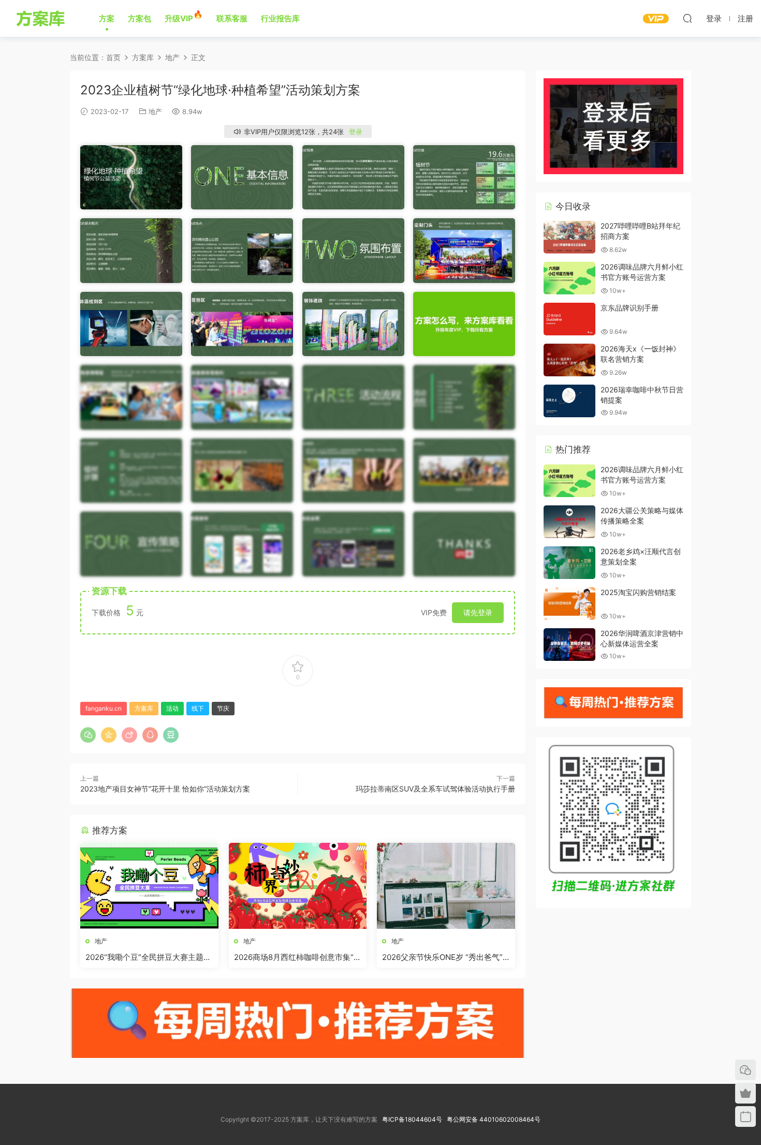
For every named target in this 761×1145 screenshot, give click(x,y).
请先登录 (477, 612)
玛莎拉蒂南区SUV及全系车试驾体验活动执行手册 (435, 788)
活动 (172, 708)
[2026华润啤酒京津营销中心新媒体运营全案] (569, 644)
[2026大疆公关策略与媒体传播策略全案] (569, 521)
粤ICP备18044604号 (413, 1119)
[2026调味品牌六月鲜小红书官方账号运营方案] (569, 278)
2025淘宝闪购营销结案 (638, 592)
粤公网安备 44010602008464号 (493, 1119)
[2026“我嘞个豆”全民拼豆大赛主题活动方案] (149, 886)
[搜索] (687, 18)
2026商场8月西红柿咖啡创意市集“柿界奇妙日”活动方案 (297, 957)
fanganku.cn (103, 708)
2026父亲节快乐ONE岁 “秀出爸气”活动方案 (442, 957)
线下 (198, 708)
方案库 (42, 18)
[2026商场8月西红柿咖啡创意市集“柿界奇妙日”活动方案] (298, 886)
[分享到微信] (88, 735)
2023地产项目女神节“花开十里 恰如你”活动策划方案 (165, 788)
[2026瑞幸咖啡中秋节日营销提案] (569, 401)
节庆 (223, 708)
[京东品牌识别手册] (569, 319)
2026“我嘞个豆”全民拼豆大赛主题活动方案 (148, 957)
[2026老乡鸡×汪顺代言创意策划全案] (569, 562)
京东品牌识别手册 (629, 307)
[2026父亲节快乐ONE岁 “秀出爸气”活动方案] (446, 886)
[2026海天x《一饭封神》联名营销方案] (569, 360)
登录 (355, 131)
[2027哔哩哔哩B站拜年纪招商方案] (569, 237)
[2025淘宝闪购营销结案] (569, 603)
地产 (155, 111)
